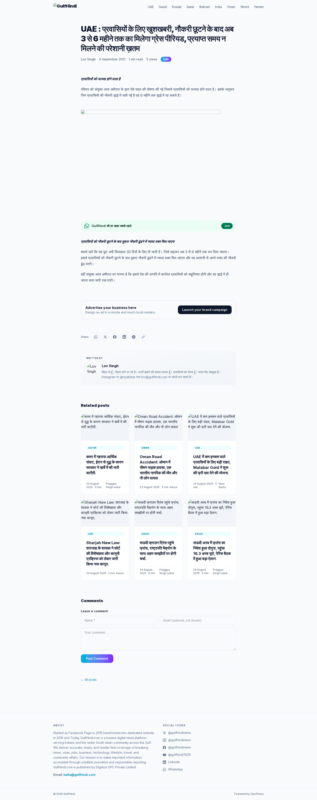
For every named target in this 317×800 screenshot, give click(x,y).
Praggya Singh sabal (113, 485)
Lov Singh (88, 59)
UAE (151, 7)
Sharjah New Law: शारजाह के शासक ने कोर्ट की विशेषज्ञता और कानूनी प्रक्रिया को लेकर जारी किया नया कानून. (103, 553)
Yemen (259, 7)
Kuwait (176, 7)
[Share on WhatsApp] (96, 337)
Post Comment (97, 658)
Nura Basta (222, 485)
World (244, 7)
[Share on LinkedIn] (124, 337)
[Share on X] (105, 337)
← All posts (89, 679)
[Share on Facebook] (115, 337)
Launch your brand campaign (204, 310)
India (218, 7)
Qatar (190, 7)
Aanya (173, 487)
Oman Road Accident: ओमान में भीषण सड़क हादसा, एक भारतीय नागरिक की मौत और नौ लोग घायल (158, 467)
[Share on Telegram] (134, 337)
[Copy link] (143, 337)
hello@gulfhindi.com (79, 775)
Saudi (163, 7)
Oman (231, 7)
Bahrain (204, 7)
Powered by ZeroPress (249, 793)
